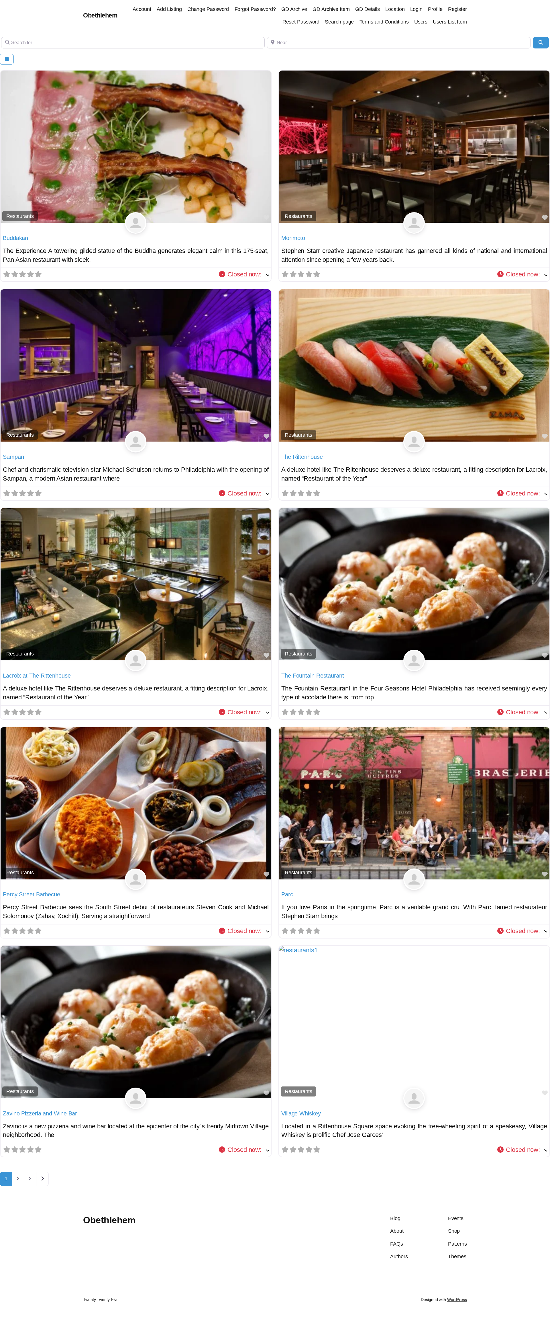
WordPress (457, 1299)
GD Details (367, 9)
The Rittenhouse (302, 457)
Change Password (208, 9)
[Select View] (7, 59)
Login (416, 9)
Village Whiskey (301, 1113)
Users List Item (450, 22)
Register (457, 9)
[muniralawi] (135, 229)
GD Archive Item (331, 9)
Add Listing (169, 9)
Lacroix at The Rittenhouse (36, 675)
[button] (243, 274)
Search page (339, 22)
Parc (287, 894)
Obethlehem (100, 15)
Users (421, 22)
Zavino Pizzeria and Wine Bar (40, 1113)
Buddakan (15, 238)
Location (394, 9)
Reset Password (301, 22)
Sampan (13, 457)
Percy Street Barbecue (31, 894)
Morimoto (293, 238)
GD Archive (294, 9)
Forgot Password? (255, 9)
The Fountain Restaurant (312, 675)
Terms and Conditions (384, 22)
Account (142, 9)
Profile (435, 9)
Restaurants (20, 216)
